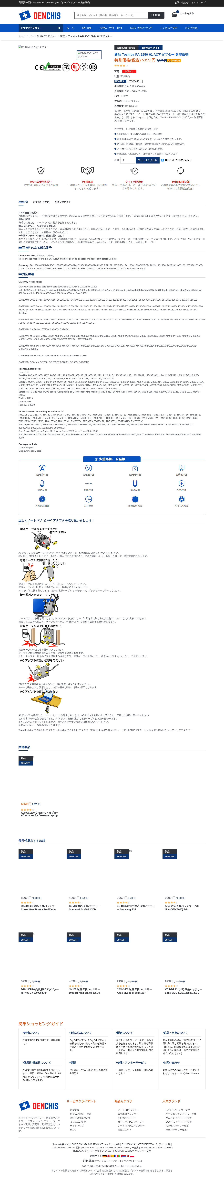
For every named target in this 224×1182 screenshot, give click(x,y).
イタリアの (125, 1160)
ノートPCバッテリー (128, 1110)
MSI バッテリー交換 (176, 1129)
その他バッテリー (127, 1117)
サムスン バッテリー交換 (179, 1117)
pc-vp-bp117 (89, 1147)
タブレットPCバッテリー (131, 1121)
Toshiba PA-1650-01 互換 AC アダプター (90, 36)
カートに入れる (148, 160)
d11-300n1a (128, 1144)
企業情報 (74, 1110)
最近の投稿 (191, 28)
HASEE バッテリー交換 (178, 1110)
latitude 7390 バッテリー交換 (153, 1144)
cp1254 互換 (73, 1147)
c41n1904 (107, 1150)
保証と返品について (141, 28)
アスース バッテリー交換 (179, 1121)
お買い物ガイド (63, 201)
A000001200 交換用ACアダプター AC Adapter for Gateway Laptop (40, 814)
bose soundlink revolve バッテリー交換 (96, 1144)
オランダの (100, 1160)
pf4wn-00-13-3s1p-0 (152, 1147)
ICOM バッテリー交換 (177, 1125)
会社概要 (87, 28)
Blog (73, 1129)
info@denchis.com (189, 1073)
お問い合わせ (182, 2)
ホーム (70, 28)
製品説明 (23, 201)
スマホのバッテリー (128, 1114)
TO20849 (134, 81)
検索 (157, 15)
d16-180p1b (58, 1147)
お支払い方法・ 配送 (110, 28)
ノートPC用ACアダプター (43, 36)
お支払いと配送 (41, 201)
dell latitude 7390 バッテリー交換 (119, 1147)
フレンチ (112, 1160)
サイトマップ (198, 2)
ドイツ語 (137, 1160)
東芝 (62, 36)
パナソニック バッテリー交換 (181, 1114)
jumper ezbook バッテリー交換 (133, 1150)
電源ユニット (125, 1129)
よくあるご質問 (168, 28)
